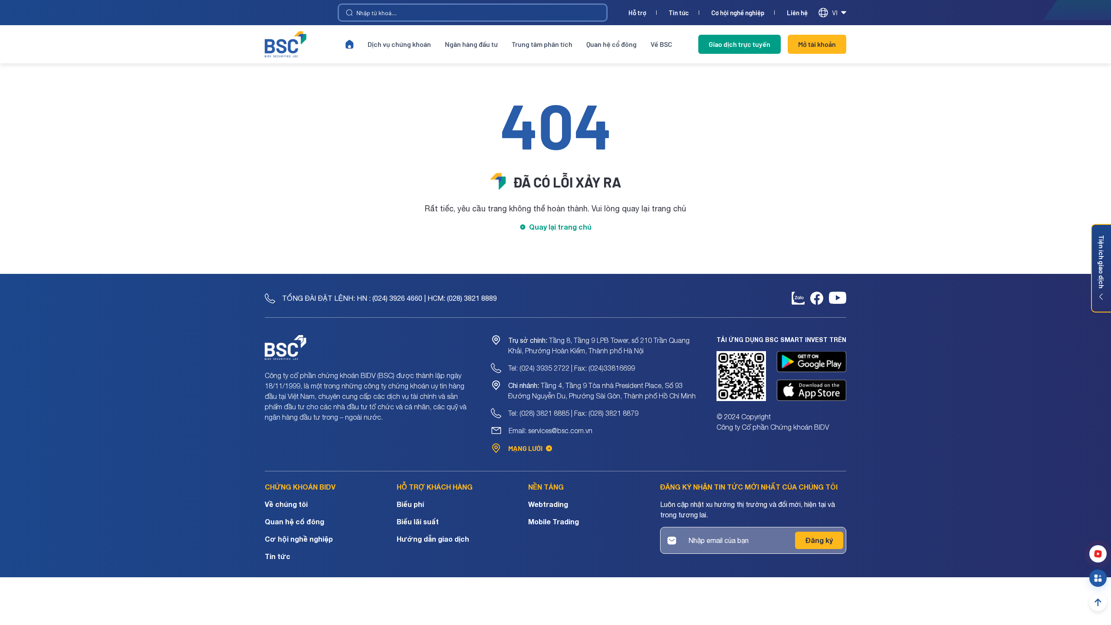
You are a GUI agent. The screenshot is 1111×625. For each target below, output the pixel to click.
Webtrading (548, 504)
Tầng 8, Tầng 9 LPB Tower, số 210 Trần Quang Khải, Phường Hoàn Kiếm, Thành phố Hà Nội (599, 345)
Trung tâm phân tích (542, 44)
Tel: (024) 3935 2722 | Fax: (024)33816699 (571, 368)
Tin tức (679, 13)
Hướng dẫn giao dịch (433, 539)
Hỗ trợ (637, 13)
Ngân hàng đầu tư (471, 44)
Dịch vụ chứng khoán (399, 44)
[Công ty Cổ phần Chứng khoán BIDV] (285, 44)
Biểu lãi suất (418, 521)
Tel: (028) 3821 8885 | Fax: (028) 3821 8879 (573, 413)
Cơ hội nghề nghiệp (737, 13)
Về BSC (661, 44)
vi (835, 12)
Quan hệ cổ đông (611, 44)
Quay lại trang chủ (560, 227)
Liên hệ (797, 13)
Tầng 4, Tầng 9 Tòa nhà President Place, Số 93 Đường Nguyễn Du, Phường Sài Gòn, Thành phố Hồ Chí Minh (602, 391)
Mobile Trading (553, 521)
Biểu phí (410, 504)
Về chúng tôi (286, 504)
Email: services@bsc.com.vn (550, 430)
